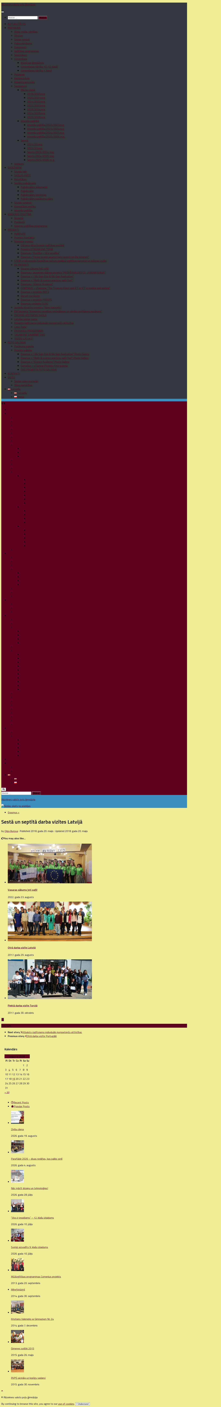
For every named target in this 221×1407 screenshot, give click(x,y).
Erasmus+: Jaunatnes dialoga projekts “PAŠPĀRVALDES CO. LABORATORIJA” (63, 272)
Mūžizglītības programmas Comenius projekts (36, 1277)
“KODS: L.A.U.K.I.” (23, 339)
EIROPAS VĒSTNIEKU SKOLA (30, 315)
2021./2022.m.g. (36, 102)
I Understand (82, 1404)
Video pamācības (23, 385)
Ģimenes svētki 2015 (22, 1348)
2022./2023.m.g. (36, 105)
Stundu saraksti (22, 203)
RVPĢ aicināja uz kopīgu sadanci (28, 1378)
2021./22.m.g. (35, 144)
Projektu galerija (23, 350)
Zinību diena (17, 1129)
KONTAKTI (14, 373)
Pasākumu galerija (24, 346)
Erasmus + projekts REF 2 (35, 292)
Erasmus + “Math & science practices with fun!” (47, 280)
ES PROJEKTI (21, 265)
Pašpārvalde (27, 191)
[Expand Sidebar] (2, 1019)
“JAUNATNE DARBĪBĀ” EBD (29, 335)
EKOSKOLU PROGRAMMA (28, 331)
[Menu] (2, 11)
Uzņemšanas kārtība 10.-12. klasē (39, 67)
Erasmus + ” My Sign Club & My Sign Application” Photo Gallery (55, 354)
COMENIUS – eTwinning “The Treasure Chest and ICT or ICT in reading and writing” (65, 288)
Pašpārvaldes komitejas (33, 195)
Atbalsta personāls (24, 82)
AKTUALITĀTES (17, 24)
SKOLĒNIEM (14, 168)
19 (13, 1079)
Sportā (24, 140)
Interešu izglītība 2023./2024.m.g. (45, 129)
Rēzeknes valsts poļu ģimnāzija (18, 4)
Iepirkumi (19, 164)
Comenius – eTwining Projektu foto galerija (44, 366)
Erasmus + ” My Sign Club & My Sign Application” (47, 276)
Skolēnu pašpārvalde (25, 183)
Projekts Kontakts (24, 238)
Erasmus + (13, 812)
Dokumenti (20, 47)
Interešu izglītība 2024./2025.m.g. (45, 133)
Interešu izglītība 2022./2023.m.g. (45, 125)
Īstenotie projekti (23, 241)
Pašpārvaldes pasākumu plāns (37, 199)
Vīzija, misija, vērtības (26, 32)
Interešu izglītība (23, 210)
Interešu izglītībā (30, 121)
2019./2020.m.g (36, 94)
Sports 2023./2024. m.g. (40, 152)
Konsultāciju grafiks (25, 206)
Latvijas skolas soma (25, 319)
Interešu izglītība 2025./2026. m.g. (46, 137)
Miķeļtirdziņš (18, 1289)
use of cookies (66, 1404)
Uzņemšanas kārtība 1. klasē (36, 71)
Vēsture (18, 36)
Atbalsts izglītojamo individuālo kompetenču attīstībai (44, 323)
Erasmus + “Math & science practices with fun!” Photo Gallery (54, 358)
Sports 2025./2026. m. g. (41, 160)
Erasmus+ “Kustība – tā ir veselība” (40, 253)
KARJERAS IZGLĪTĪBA (19, 214)
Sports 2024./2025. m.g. (40, 156)
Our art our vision (30, 296)
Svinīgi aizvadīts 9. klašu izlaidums (29, 1247)
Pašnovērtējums (23, 43)
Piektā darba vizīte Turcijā (22, 1005)
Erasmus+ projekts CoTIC (34, 304)
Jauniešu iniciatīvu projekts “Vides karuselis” (37, 307)
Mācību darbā (28, 90)
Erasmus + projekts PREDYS (36, 300)
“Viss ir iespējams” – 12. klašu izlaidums (32, 1218)
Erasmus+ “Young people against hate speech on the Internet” (55, 257)
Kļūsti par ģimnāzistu (32, 63)
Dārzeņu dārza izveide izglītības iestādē (42, 245)
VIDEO (11, 377)
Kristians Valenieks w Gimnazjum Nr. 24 (32, 1319)
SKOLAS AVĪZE (22, 175)
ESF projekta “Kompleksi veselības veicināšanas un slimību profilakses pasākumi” (58, 311)
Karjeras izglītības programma (30, 226)
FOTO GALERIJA (17, 342)
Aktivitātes (20, 179)
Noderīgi (18, 218)
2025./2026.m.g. (36, 117)
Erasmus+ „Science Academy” (37, 284)
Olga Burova (11, 831)
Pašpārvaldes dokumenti (34, 187)
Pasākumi (19, 222)
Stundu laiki (20, 171)
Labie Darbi (20, 327)
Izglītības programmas (26, 51)
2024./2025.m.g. (36, 113)
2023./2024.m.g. (36, 109)
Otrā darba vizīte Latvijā (22, 947)
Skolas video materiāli (26, 381)
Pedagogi (19, 74)
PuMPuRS (19, 234)
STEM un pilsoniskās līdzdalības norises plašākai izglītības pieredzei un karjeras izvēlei (60, 261)
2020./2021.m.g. (36, 98)
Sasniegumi (20, 86)
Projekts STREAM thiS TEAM (37, 249)
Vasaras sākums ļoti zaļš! (35, 269)
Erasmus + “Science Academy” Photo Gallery (45, 362)
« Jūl (7, 1092)
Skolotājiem (20, 55)
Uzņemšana (20, 59)
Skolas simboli (22, 39)
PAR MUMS (14, 28)
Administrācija (21, 78)
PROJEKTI (13, 230)
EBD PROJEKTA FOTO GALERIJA (39, 370)
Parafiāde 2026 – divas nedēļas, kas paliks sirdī (36, 1159)
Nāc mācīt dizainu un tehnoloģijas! (29, 1188)
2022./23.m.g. (35, 148)
